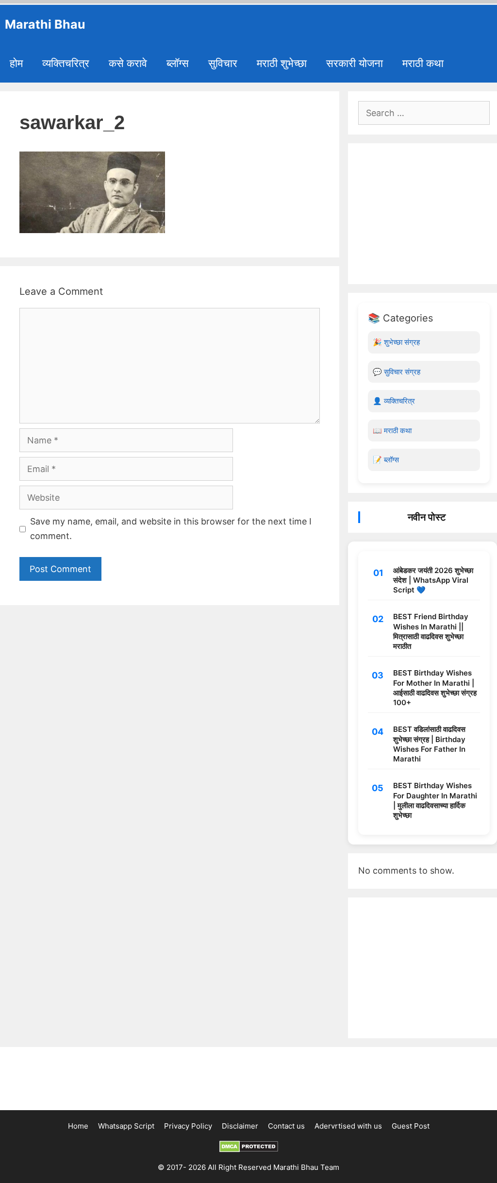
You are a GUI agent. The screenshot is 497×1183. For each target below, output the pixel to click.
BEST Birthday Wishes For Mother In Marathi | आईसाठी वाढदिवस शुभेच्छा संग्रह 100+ (435, 687)
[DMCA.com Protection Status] (248, 1149)
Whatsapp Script (126, 1126)
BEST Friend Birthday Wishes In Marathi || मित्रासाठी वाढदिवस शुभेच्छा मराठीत (430, 631)
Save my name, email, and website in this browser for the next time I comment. (171, 528)
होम (16, 63)
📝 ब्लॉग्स (386, 459)
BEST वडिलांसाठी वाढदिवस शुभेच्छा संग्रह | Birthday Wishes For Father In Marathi (429, 744)
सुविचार (222, 63)
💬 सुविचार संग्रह (396, 371)
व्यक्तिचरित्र (65, 63)
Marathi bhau (45, 24)
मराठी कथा (423, 63)
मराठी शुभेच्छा (282, 63)
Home (78, 1126)
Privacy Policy (188, 1126)
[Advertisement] (424, 213)
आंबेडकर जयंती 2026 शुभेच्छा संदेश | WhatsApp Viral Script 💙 (433, 580)
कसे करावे (128, 63)
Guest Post (411, 1126)
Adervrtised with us (348, 1126)
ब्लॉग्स (177, 63)
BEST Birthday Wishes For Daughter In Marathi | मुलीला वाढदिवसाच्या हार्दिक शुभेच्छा (435, 800)
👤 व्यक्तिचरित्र (394, 401)
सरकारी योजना (354, 63)
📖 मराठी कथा (392, 430)
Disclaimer (240, 1126)
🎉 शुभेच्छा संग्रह (396, 342)
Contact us (286, 1126)
